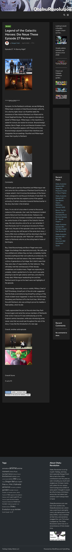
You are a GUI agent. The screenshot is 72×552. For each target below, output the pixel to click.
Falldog (57, 472)
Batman (10, 474)
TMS (11, 512)
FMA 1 (7, 484)
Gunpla (4, 492)
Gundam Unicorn (13, 490)
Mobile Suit (10, 501)
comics (10, 479)
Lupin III (16, 497)
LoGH (28, 394)
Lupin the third (10, 499)
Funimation (13, 487)
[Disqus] (26, 429)
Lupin (11, 497)
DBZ (14, 479)
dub (16, 481)
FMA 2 (11, 484)
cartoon (14, 476)
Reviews (8, 26)
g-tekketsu (18, 487)
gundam (5, 490)
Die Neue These (21, 392)
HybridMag (65, 549)
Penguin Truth (16, 43)
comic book (5, 479)
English (20, 481)
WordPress (55, 549)
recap (12, 509)
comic (18, 476)
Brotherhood (7, 476)
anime (13, 392)
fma (3, 484)
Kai (9, 495)
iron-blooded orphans (11, 492)
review (17, 509)
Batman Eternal (16, 474)
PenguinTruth (64, 474)
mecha (17, 499)
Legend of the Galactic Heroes (15, 394)
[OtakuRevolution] (36, 5)
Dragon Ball (10, 481)
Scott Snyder (5, 512)
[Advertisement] (61, 139)
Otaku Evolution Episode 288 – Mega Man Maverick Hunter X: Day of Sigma (61, 188)
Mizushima (4, 501)
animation (5, 468)
